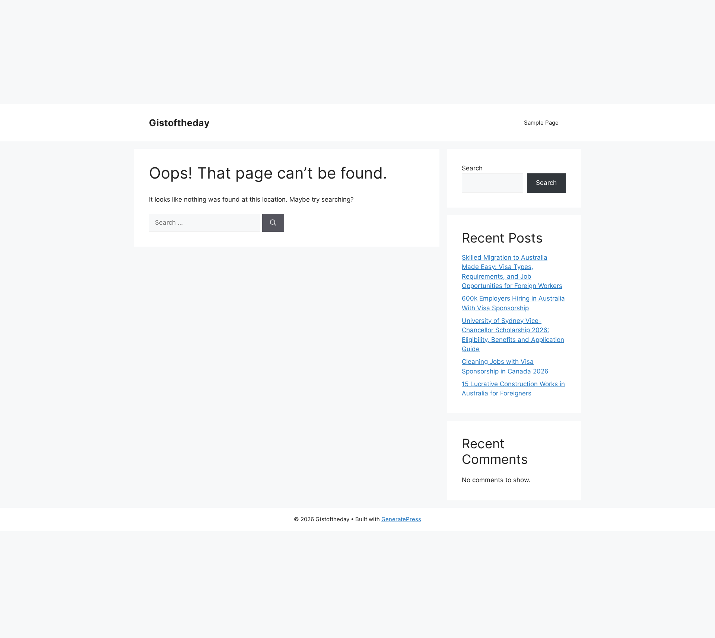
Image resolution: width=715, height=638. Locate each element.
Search (472, 168)
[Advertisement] (223, 52)
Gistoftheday (179, 122)
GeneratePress (401, 519)
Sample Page (541, 122)
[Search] (273, 223)
